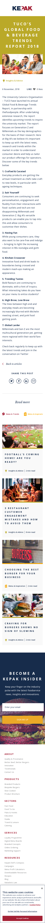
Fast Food (8, 806)
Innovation (9, 765)
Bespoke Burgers (12, 787)
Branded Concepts (12, 844)
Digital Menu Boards (13, 841)
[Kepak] (22, 9)
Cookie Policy (35, 905)
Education (8, 815)
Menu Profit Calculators (14, 869)
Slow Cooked (10, 790)
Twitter (24, 353)
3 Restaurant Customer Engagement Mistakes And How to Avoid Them (21, 516)
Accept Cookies (22, 918)
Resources (12, 858)
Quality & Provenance (13, 759)
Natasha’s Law (10, 882)
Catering (8, 825)
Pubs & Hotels (10, 812)
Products (11, 779)
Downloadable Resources (15, 872)
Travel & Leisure (11, 822)
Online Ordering (11, 847)
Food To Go (9, 809)
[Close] (42, 888)
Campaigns (9, 866)
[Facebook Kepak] (18, 381)
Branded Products (12, 784)
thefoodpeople (10, 112)
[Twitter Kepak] (11, 381)
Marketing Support (12, 850)
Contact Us (9, 772)
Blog (6, 879)
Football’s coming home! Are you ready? (22, 458)
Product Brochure (12, 794)
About (9, 754)
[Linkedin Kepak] (26, 381)
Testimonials (10, 768)
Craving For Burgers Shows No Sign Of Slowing (21, 627)
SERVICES (10, 832)
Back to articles (14, 364)
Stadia (7, 819)
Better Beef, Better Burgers (16, 762)
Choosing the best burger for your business (22, 573)
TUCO (7, 100)
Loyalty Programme (13, 837)
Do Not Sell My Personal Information (22, 911)
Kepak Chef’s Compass (14, 862)
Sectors (10, 801)
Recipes (7, 876)
